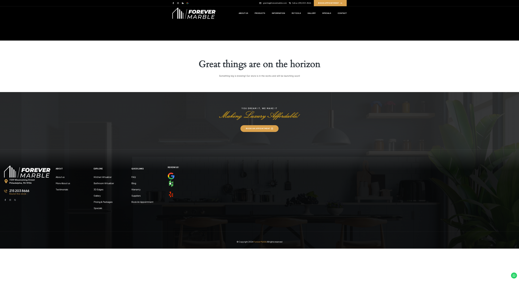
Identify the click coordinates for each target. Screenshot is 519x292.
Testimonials (62, 189)
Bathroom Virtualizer (104, 183)
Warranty (136, 189)
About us (60, 177)
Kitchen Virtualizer (103, 177)
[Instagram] (178, 3)
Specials (98, 208)
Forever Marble (260, 241)
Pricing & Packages (103, 201)
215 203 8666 (19, 191)
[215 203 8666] (5, 191)
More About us (63, 183)
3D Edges (98, 189)
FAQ (133, 177)
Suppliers (136, 195)
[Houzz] (183, 3)
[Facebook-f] (173, 3)
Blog (133, 183)
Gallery (97, 195)
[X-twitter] (15, 200)
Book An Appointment (142, 201)
